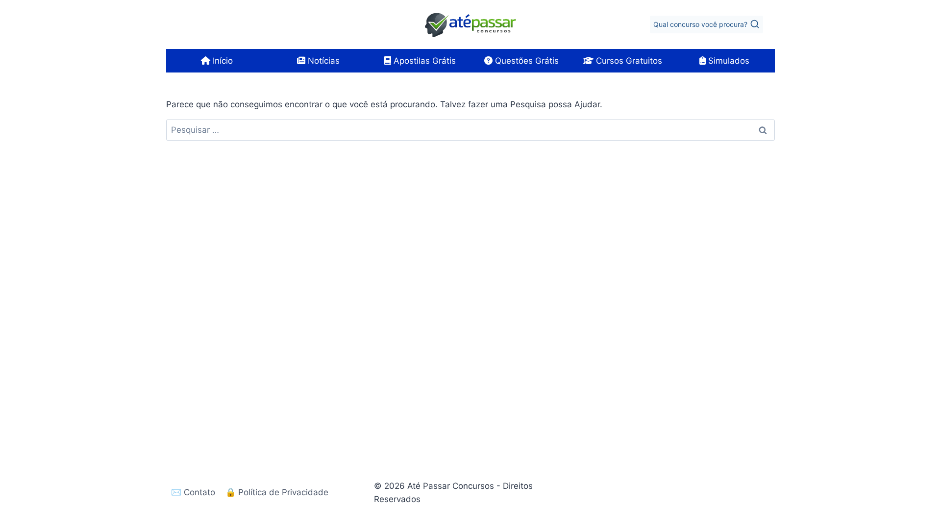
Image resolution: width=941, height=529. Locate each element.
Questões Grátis (526, 61)
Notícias (322, 61)
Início (221, 61)
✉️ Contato (193, 492)
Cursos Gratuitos (628, 61)
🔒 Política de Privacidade (276, 492)
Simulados (727, 61)
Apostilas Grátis (423, 61)
